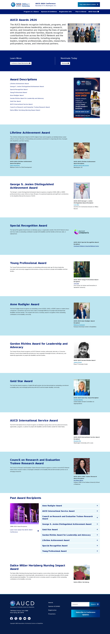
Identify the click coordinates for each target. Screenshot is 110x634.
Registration (52, 610)
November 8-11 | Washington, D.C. (45, 6)
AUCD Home (92, 12)
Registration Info (65, 12)
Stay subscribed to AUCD (88, 4)
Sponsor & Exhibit (54, 606)
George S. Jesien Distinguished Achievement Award (27, 86)
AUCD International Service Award (22, 104)
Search (93, 604)
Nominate (65, 63)
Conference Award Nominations (20, 63)
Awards (50, 602)
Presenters (51, 614)
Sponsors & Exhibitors (49, 12)
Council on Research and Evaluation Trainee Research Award (30, 107)
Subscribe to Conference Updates (85, 613)
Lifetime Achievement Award (19, 83)
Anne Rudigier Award (17, 95)
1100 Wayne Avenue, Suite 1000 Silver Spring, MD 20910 (19, 611)
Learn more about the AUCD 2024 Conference (21, 531)
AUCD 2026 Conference (45, 4)
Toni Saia (76, 283)
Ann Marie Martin (78, 480)
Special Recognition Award (19, 89)
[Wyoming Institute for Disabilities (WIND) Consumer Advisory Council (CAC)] (82, 350)
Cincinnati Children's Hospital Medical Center (86, 246)
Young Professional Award (18, 92)
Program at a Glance (31, 12)
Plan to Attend (81, 12)
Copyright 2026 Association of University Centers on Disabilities (26, 623)
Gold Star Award (15, 101)
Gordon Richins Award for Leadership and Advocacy (27, 98)
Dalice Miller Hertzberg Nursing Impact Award (25, 110)
